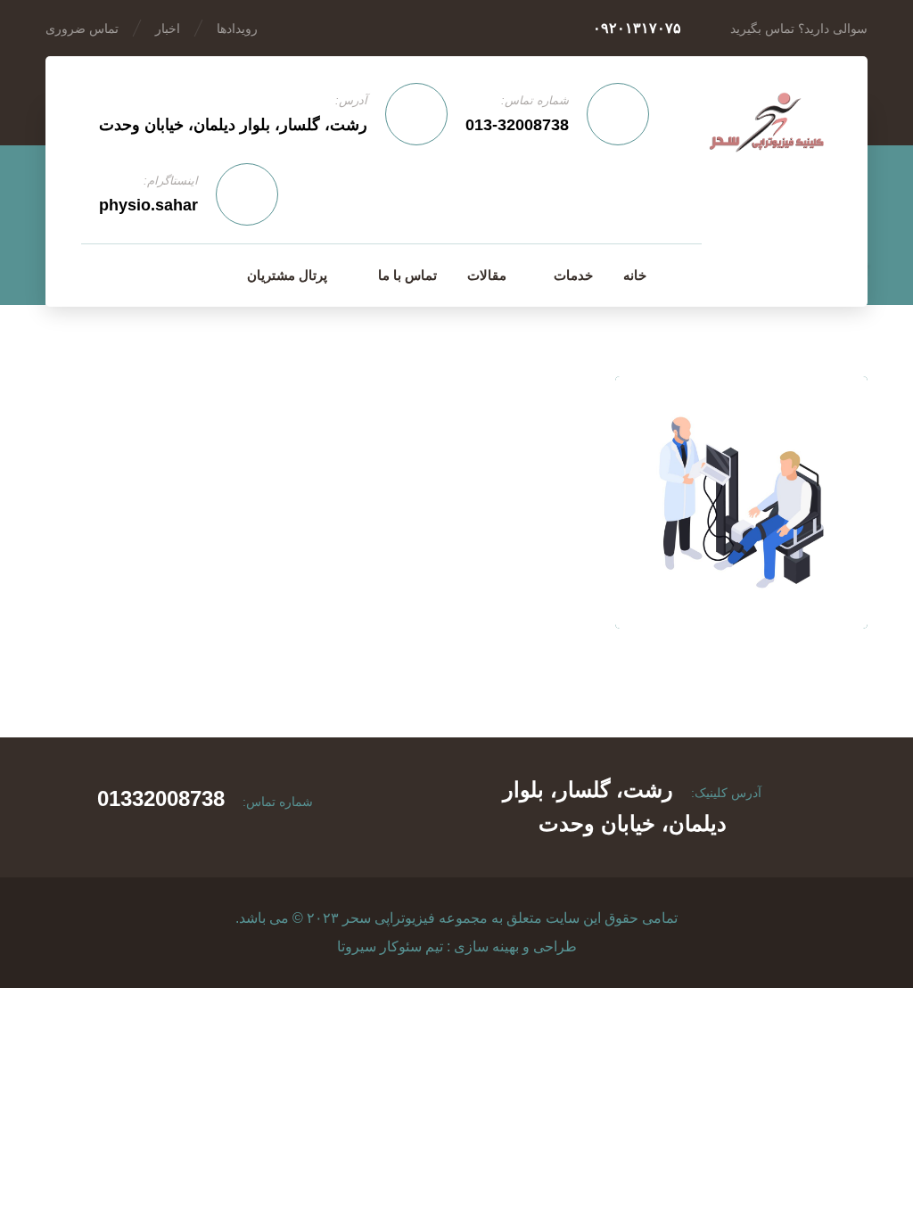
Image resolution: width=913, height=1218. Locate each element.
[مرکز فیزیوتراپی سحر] (766, 125)
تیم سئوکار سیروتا (390, 946)
